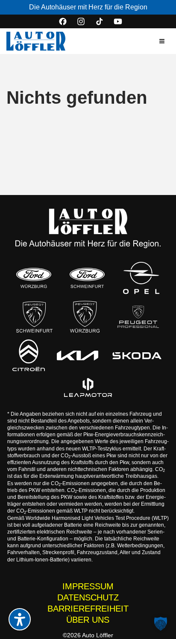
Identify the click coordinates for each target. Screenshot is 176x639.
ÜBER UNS (87, 619)
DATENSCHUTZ (88, 597)
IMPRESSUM (88, 586)
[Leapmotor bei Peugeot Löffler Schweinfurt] (88, 387)
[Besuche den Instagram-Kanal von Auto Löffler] (81, 21)
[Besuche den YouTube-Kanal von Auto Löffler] (118, 21)
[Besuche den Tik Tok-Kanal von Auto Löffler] (99, 21)
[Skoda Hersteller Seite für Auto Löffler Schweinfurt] (136, 355)
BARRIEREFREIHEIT (88, 608)
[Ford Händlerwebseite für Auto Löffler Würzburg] (34, 278)
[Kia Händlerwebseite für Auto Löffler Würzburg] (77, 355)
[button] (162, 41)
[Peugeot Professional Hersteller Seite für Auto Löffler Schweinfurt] (138, 316)
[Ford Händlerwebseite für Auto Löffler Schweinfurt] (87, 278)
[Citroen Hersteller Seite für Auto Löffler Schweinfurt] (29, 355)
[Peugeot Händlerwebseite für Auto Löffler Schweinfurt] (34, 316)
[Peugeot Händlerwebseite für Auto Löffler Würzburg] (84, 317)
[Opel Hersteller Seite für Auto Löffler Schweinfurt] (141, 278)
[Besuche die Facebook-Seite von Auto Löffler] (63, 21)
